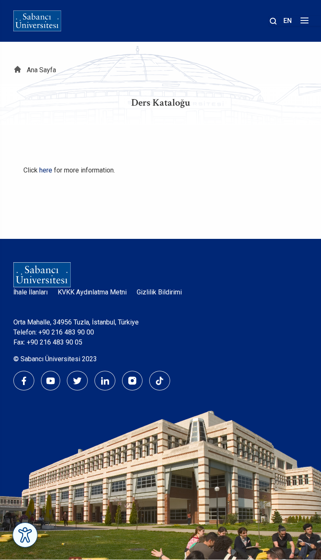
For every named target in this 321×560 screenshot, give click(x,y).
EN (287, 21)
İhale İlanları (30, 292)
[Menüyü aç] (303, 23)
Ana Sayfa (41, 70)
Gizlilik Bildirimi (159, 292)
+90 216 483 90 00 (66, 332)
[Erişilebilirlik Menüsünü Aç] (25, 534)
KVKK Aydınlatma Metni (92, 292)
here (45, 170)
